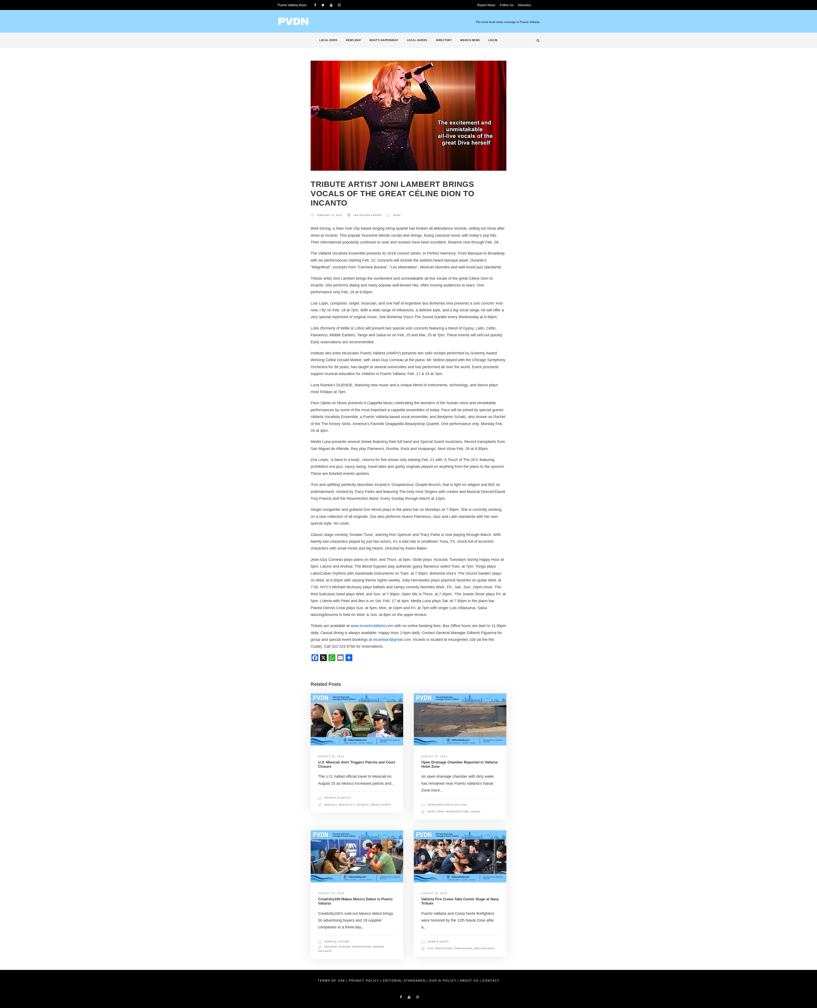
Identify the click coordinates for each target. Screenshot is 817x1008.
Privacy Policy (364, 980)
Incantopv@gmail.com (392, 639)
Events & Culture (336, 941)
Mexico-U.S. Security (354, 804)
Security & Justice (337, 797)
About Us (470, 980)
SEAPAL (476, 811)
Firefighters (463, 948)
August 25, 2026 (331, 756)
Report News (486, 5)
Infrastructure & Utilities (447, 804)
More (397, 215)
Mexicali (330, 804)
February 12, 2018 (329, 215)
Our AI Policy (442, 980)
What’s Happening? (384, 40)
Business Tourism (337, 946)
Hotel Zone (435, 811)
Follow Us (507, 5)
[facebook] (315, 5)
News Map (353, 40)
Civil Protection (439, 948)
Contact (491, 980)
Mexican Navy (484, 948)
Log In (493, 40)
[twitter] (322, 5)
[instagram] (339, 5)
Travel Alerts (380, 804)
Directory (444, 40)
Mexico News (470, 40)
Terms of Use (332, 980)
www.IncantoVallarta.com (372, 626)
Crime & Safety (438, 941)
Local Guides (417, 40)
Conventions (361, 946)
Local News (328, 40)
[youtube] (331, 5)
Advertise (524, 5)
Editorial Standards (405, 980)
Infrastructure (457, 811)
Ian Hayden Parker (367, 215)
